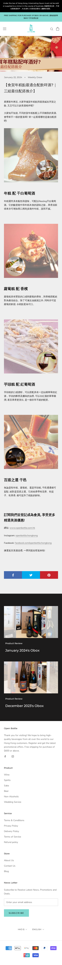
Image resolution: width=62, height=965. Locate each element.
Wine (6, 774)
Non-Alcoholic (11, 796)
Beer (6, 791)
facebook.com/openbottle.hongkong (33, 543)
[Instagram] (13, 756)
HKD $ (21, 929)
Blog (6, 871)
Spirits (7, 780)
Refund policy (11, 842)
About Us (9, 860)
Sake (6, 785)
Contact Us (9, 865)
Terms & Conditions (14, 820)
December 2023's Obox (24, 706)
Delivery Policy (11, 831)
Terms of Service (12, 836)
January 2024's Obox (22, 650)
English (36, 929)
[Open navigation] (4, 29)
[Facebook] (5, 756)
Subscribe (16, 913)
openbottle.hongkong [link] (27, 535)
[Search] (51, 28)
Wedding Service (12, 802)
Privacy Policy (11, 825)
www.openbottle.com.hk (22, 527)
